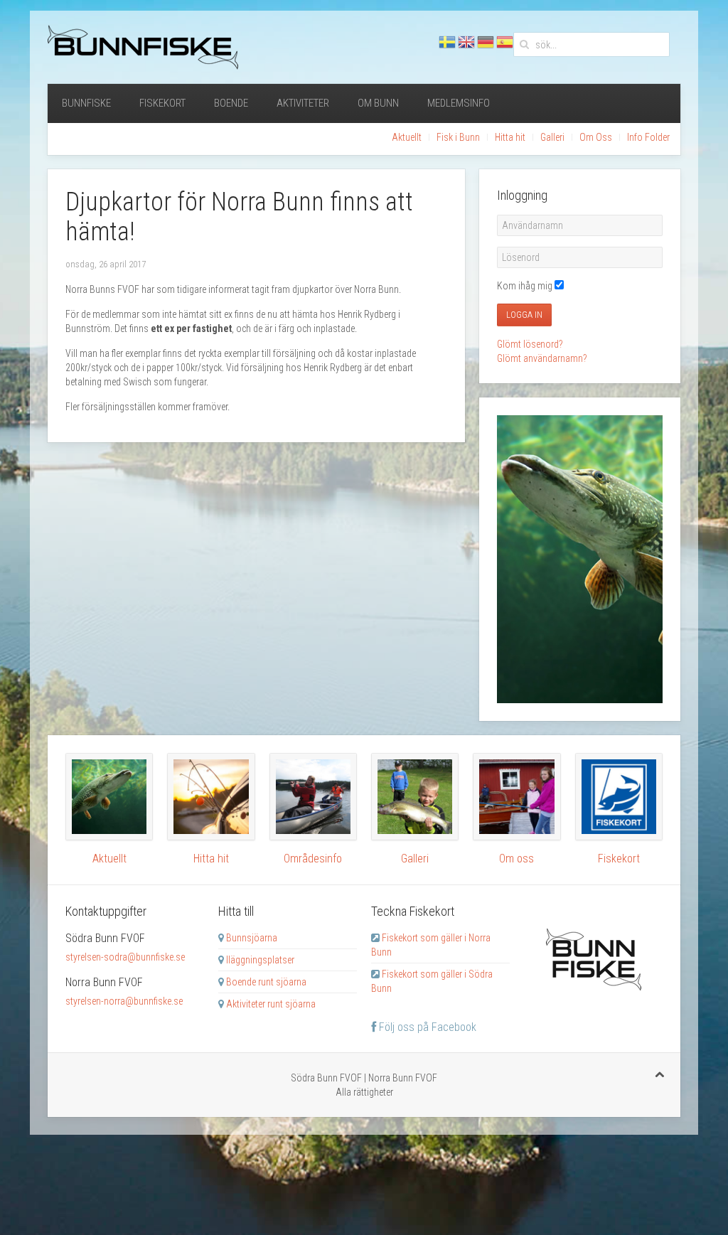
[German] (485, 42)
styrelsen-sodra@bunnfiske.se (125, 957)
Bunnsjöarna (251, 937)
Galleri (552, 137)
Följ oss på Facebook (426, 1027)
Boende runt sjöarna (266, 982)
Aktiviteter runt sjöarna (271, 1004)
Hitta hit (510, 137)
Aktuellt (407, 137)
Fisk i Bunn (458, 137)
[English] (466, 42)
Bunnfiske (86, 103)
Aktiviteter (303, 103)
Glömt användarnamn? (542, 358)
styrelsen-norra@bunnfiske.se (124, 1001)
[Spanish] (504, 42)
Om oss (516, 858)
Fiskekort (162, 103)
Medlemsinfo (458, 103)
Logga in (524, 314)
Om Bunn (378, 103)
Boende (231, 103)
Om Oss (595, 137)
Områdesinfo (313, 858)
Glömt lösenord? (530, 344)
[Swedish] (447, 42)
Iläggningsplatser (260, 960)
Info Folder (648, 137)
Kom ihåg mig (524, 286)
